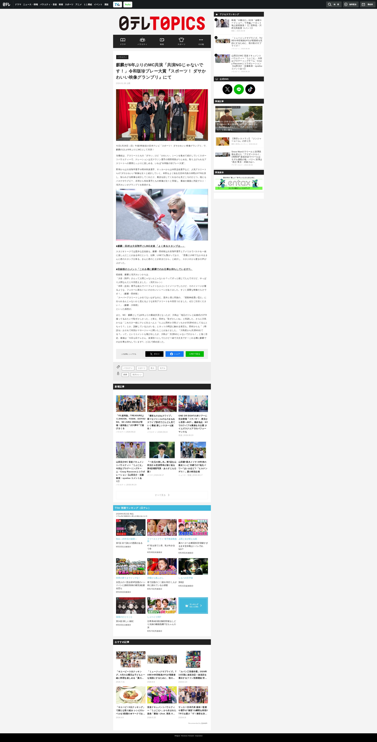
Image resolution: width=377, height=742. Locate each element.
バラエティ (142, 44)
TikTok (250, 89)
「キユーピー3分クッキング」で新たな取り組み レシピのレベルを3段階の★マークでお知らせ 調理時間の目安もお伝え (130, 710)
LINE (239, 89)
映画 (61, 4)
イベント (98, 4)
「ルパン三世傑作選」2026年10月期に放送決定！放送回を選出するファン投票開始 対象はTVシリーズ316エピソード (192, 675)
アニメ (78, 4)
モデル (162, 368)
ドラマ (18, 4)
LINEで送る (194, 354)
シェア (177, 354)
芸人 (152, 368)
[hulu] (127, 4)
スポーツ (69, 4)
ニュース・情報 (30, 4)
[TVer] (117, 4)
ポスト (157, 354)
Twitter (228, 89)
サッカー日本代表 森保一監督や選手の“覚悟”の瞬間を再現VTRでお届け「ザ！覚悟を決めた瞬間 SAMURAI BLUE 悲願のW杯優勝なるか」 (193, 710)
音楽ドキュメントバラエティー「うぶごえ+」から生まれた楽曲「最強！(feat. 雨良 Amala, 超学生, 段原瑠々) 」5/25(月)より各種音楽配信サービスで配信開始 (162, 710)
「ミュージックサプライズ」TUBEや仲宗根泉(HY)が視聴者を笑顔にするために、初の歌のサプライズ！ (161, 675)
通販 (106, 4)
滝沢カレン (137, 375)
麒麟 (125, 375)
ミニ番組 (88, 4)
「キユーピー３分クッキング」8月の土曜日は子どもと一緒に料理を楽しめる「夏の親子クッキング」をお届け (130, 675)
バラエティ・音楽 (48, 4)
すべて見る (161, 495)
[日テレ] (6, 4)
